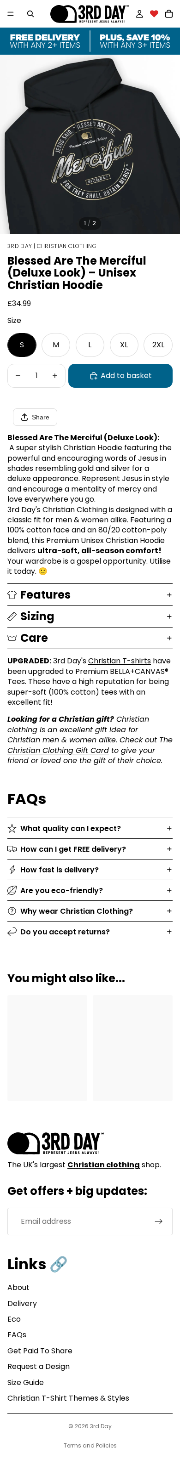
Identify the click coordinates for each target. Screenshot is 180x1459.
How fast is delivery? (59, 870)
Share (40, 417)
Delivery (22, 1303)
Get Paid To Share (39, 1351)
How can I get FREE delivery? (73, 849)
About (18, 1287)
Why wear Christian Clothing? (76, 911)
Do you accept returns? (65, 932)
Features (45, 594)
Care (34, 637)
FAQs (16, 1334)
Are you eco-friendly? (61, 890)
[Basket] (169, 14)
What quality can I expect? (70, 828)
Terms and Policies (90, 1445)
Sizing (37, 616)
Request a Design (38, 1366)
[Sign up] (158, 1221)
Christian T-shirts (119, 661)
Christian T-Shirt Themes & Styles (68, 1398)
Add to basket (126, 375)
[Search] (30, 14)
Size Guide (25, 1382)
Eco (14, 1319)
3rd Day (101, 1426)
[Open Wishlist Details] (154, 14)
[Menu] (10, 13)
